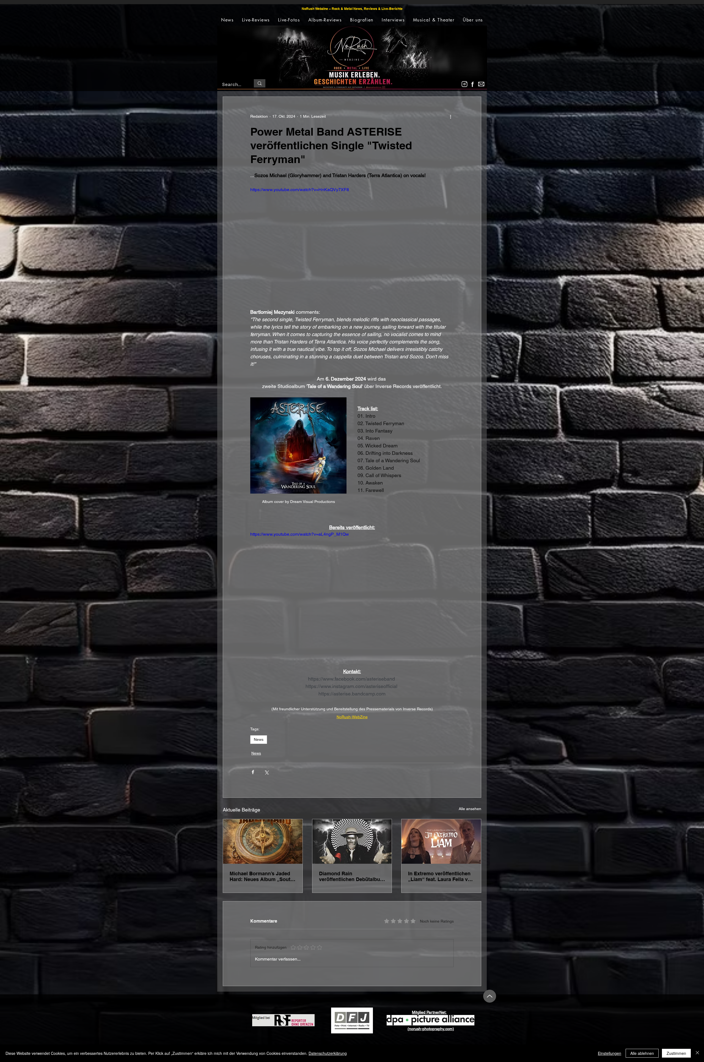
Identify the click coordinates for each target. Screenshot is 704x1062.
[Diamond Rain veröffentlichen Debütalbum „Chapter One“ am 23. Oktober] (352, 841)
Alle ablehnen (642, 1053)
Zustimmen (676, 1053)
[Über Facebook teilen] (252, 772)
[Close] (697, 1053)
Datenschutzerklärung (328, 1053)
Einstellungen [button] (609, 1053)
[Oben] (489, 996)
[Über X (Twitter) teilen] (266, 772)
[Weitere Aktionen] (450, 116)
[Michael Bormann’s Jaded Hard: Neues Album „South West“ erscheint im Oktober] (262, 841)
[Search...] (259, 83)
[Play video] (352, 243)
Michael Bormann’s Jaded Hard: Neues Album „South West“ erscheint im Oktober (262, 876)
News (258, 739)
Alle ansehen (470, 809)
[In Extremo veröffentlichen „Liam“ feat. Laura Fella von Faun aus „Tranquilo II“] (441, 841)
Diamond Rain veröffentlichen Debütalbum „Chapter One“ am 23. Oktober (351, 876)
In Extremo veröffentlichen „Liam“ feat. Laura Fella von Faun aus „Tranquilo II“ (441, 876)
